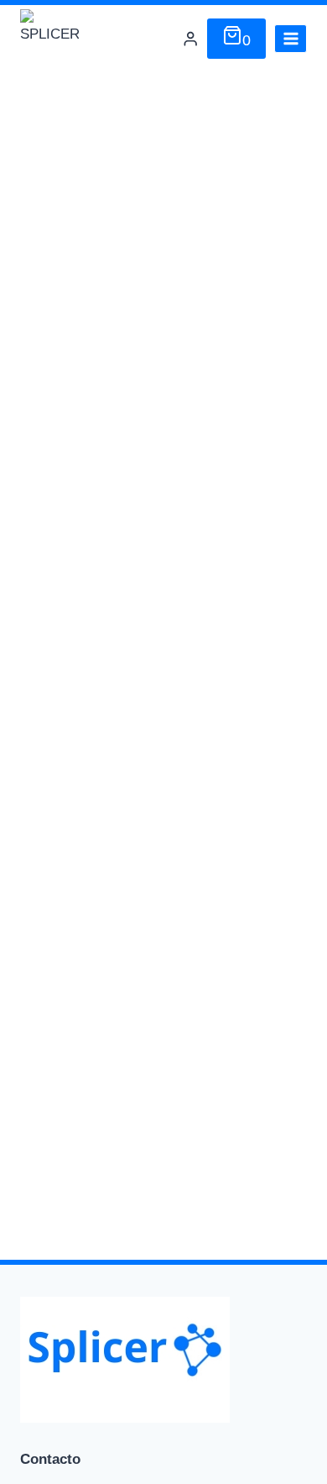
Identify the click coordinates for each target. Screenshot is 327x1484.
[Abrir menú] (290, 38)
